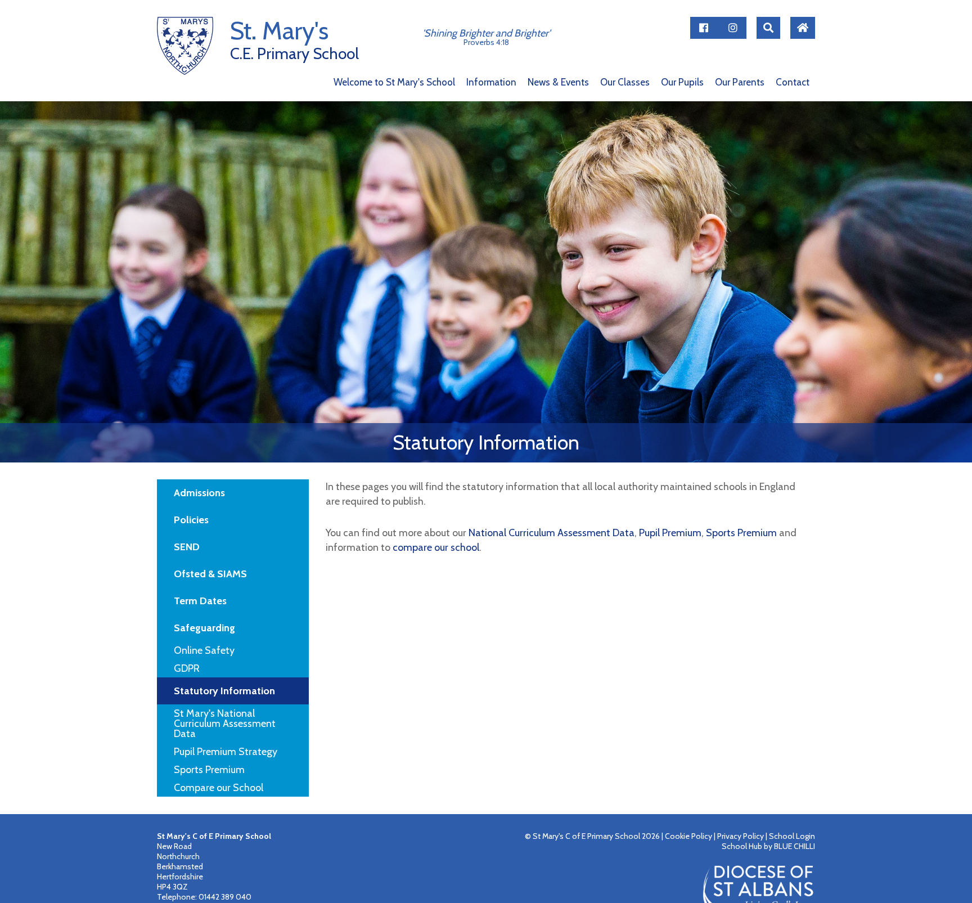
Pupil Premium (670, 533)
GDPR (187, 668)
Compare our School (218, 787)
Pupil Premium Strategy (225, 751)
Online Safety (204, 650)
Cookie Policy (688, 836)
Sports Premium (209, 769)
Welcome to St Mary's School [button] (394, 83)
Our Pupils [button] (682, 83)
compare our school (436, 547)
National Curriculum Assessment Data (551, 533)
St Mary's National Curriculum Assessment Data (225, 723)
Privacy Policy (740, 836)
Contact (792, 83)
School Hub (742, 846)
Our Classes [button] (625, 83)
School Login (792, 836)
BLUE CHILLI (794, 846)
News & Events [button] (558, 83)
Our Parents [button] (739, 83)
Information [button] (491, 83)
